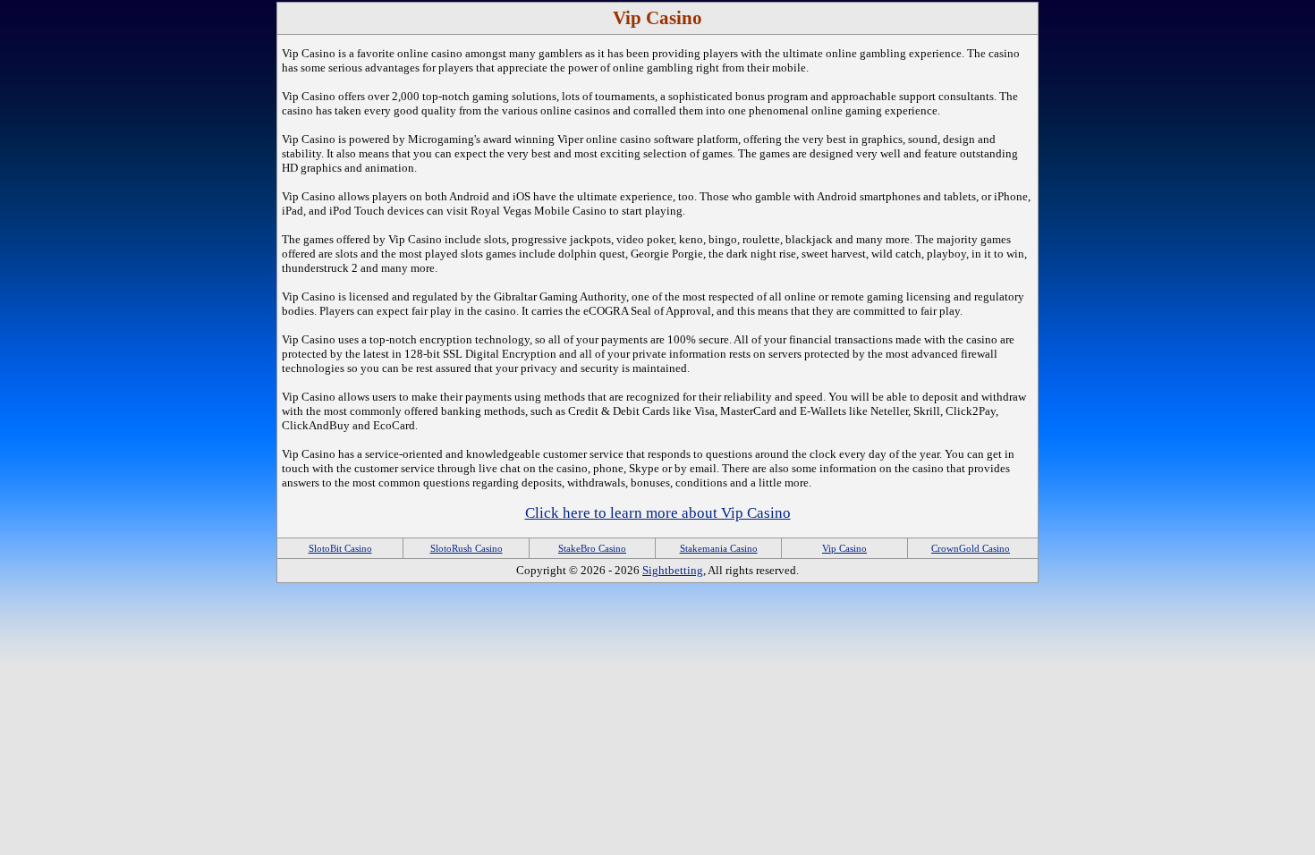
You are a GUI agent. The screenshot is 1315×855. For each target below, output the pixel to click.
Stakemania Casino (719, 548)
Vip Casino (844, 548)
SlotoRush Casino (466, 548)
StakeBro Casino (592, 548)
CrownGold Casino (970, 548)
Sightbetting (672, 570)
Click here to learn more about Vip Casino (658, 512)
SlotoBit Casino (340, 548)
